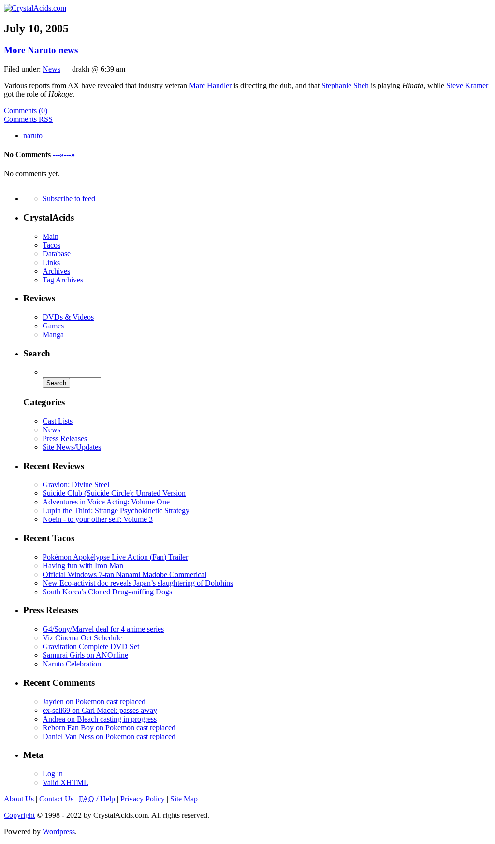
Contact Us (56, 799)
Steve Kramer (467, 85)
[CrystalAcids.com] (35, 8)
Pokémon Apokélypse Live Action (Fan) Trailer (115, 557)
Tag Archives (63, 280)
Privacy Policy (142, 799)
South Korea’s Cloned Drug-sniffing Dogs (107, 592)
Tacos (51, 245)
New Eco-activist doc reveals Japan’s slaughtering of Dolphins (138, 583)
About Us (19, 799)
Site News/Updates (72, 447)
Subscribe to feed (69, 198)
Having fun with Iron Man (83, 566)
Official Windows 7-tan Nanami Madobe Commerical (124, 574)
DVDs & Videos (68, 317)
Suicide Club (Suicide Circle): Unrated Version (114, 493)
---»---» (64, 154)
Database (57, 254)
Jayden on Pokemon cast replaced (94, 701)
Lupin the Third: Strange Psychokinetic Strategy (116, 510)
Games (53, 326)
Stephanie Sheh (345, 85)
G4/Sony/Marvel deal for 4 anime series (103, 629)
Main (50, 236)
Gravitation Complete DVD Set (91, 646)
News (51, 69)
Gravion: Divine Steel (76, 484)
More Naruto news (41, 50)
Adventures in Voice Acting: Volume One (106, 502)
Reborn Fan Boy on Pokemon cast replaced (109, 728)
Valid (65, 782)
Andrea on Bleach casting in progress (100, 719)
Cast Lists (58, 421)
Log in (53, 774)
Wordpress (59, 832)
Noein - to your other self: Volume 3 (98, 519)
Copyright (19, 815)
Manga (53, 334)
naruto (33, 136)
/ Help (97, 799)
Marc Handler (210, 85)
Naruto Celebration (72, 664)
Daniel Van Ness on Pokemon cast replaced (109, 736)
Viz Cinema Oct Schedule (82, 638)
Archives (56, 271)
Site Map (184, 799)
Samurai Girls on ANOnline (85, 655)
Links (51, 262)
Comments (28, 119)
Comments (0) (25, 110)
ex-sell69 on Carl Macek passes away (100, 710)
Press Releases (65, 438)
